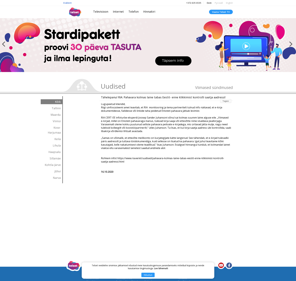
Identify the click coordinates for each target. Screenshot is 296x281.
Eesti (209, 2)
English (229, 2)
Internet (118, 11)
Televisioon (100, 11)
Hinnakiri (149, 11)
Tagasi (226, 101)
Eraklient (67, 2)
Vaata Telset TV (221, 11)
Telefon (133, 11)
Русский (219, 2)
